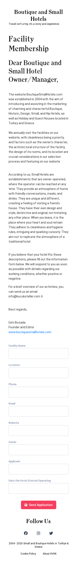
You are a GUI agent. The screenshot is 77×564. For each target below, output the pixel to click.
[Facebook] (25, 533)
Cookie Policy (28, 553)
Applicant (14, 461)
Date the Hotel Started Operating (30, 480)
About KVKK (49, 553)
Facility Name (17, 345)
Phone (12, 384)
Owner (12, 442)
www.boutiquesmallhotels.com (30, 332)
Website (14, 422)
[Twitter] (51, 533)
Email (12, 403)
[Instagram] (38, 533)
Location (14, 365)
